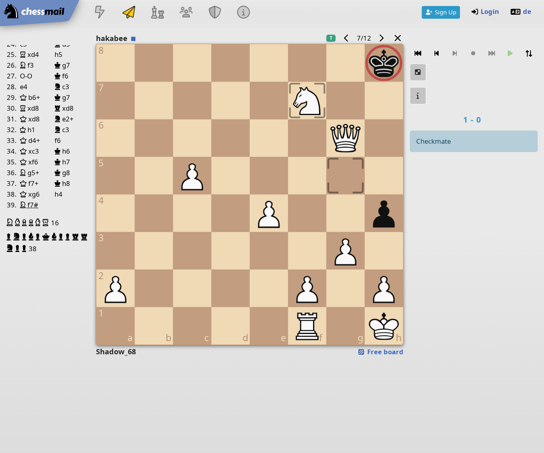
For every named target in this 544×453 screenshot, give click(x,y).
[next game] (381, 38)
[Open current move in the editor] (418, 72)
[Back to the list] (397, 38)
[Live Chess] (100, 13)
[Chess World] (157, 13)
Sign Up (445, 12)
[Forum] (186, 13)
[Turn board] (529, 53)
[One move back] (436, 53)
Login (490, 11)
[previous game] (346, 38)
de (527, 11)
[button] (10, 222)
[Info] (243, 13)
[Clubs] (215, 13)
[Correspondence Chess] (128, 13)
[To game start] (418, 53)
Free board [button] (384, 351)
